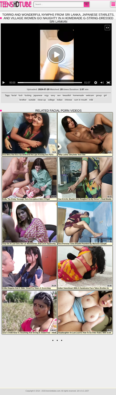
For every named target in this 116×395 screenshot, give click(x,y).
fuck (21, 95)
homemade (78, 95)
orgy (46, 95)
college (51, 100)
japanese (38, 95)
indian (60, 100)
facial (13, 95)
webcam (90, 95)
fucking (28, 95)
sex (59, 95)
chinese (68, 100)
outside (32, 100)
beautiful (67, 95)
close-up (42, 100)
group (99, 95)
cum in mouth (80, 100)
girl (105, 95)
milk (91, 100)
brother (22, 100)
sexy (53, 95)
